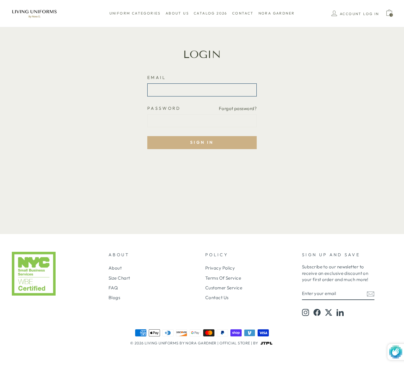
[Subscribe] (370, 294)
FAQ (113, 288)
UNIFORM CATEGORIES (135, 13)
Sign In (202, 142)
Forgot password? (238, 108)
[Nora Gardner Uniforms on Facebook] (317, 312)
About (115, 268)
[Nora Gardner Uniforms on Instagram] (305, 312)
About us (177, 13)
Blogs (114, 297)
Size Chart (119, 278)
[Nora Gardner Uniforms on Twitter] (328, 312)
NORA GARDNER (276, 13)
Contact (243, 13)
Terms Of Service (223, 278)
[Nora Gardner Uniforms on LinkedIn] (340, 312)
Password (164, 108)
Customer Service (223, 288)
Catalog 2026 (210, 13)
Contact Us (217, 297)
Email (156, 77)
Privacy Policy (220, 268)
